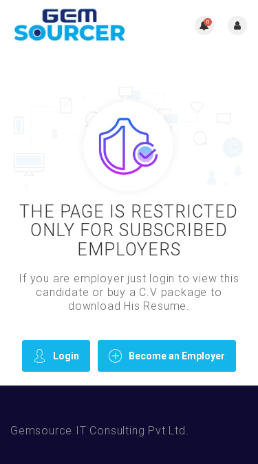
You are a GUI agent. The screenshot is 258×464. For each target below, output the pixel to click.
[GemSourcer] (69, 25)
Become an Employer (177, 355)
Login (66, 355)
